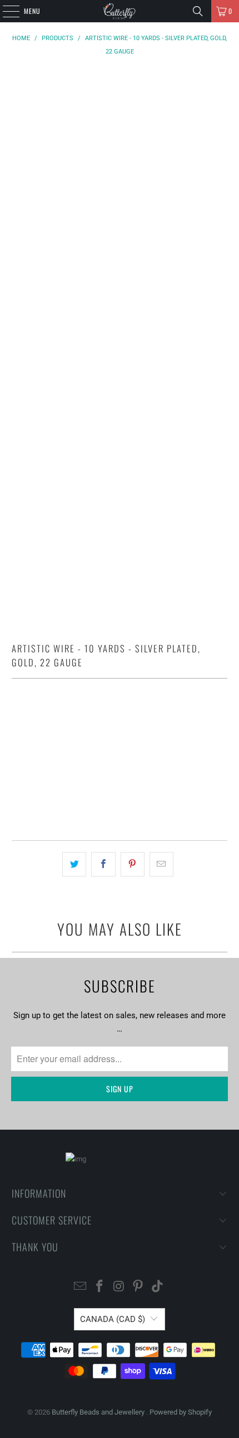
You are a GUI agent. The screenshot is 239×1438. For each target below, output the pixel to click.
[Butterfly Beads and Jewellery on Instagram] (119, 1287)
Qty (17, 717)
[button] (120, 800)
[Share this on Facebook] (103, 864)
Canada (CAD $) (112, 1319)
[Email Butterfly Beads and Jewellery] (80, 1287)
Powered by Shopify (181, 1412)
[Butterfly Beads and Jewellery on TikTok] (158, 1287)
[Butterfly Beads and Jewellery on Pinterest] (138, 1287)
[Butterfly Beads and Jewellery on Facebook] (99, 1287)
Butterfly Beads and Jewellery (99, 1412)
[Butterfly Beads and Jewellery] (120, 11)
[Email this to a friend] (161, 864)
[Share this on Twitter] (74, 864)
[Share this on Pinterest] (133, 864)
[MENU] (5, 11)
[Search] (197, 11)
